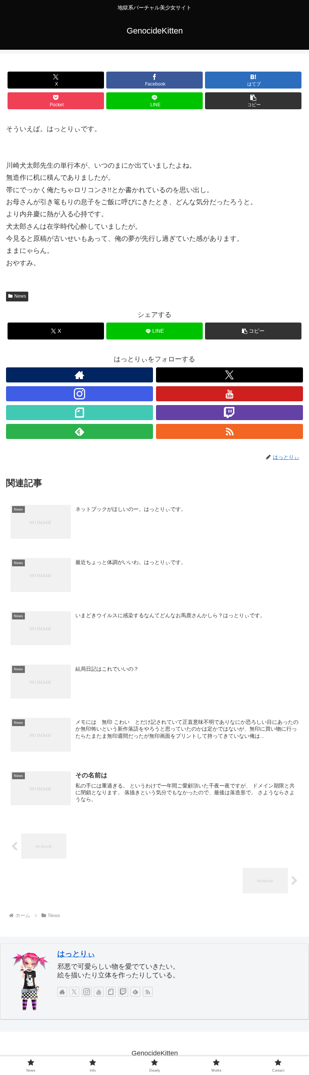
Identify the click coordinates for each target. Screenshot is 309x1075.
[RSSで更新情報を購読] (229, 431)
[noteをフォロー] (79, 412)
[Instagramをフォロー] (79, 393)
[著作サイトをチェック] (79, 374)
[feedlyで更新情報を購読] (79, 431)
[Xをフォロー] (229, 374)
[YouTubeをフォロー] (229, 393)
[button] (253, 100)
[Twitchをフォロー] (229, 412)
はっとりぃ (76, 954)
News (20, 296)
